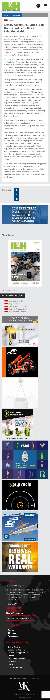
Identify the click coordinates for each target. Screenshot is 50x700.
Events (11, 630)
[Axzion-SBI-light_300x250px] (20, 540)
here (27, 73)
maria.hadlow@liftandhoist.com (21, 615)
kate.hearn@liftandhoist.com (19, 620)
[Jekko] (20, 376)
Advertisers (13, 636)
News (11, 20)
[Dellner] (17, 439)
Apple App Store (13, 62)
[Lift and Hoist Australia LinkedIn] (16, 199)
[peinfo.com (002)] (20, 407)
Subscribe (16, 694)
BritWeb (28, 698)
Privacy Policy (29, 694)
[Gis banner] (20, 345)
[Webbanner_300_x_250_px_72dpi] (20, 509)
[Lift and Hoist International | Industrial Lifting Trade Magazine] (11, 6)
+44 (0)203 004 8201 (15, 608)
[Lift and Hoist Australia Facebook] (16, 190)
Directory (12, 633)
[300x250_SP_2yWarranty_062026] (20, 571)
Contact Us (12, 604)
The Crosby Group (11, 36)
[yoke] (25, 478)
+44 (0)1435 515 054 (15, 610)
